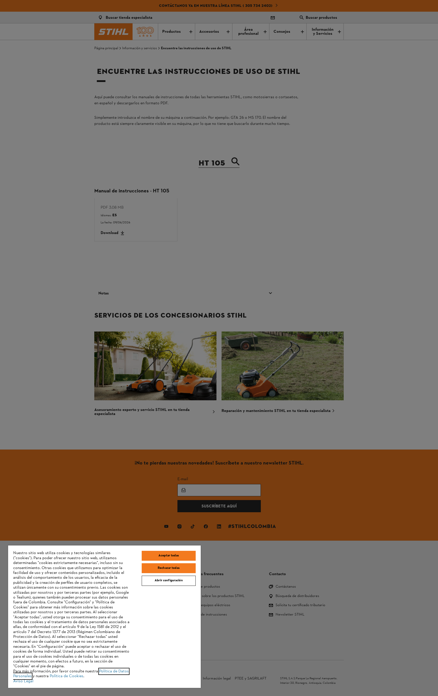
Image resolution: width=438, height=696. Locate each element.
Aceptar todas (168, 555)
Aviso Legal (23, 681)
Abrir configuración (168, 580)
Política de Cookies (66, 676)
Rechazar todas (169, 568)
